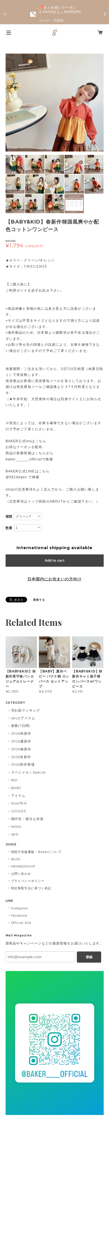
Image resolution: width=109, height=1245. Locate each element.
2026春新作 (21, 749)
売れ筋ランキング (25, 710)
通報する (39, 600)
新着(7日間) (21, 726)
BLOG (16, 859)
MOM (16, 827)
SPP (15, 834)
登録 (89, 957)
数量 (9, 528)
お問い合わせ (21, 874)
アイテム (18, 796)
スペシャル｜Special (28, 772)
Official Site (21, 923)
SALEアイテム (23, 718)
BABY (16, 788)
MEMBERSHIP (23, 866)
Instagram (20, 908)
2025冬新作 (21, 757)
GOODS (18, 811)
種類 (9, 516)
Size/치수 (19, 803)
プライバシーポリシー (28, 881)
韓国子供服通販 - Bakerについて (36, 852)
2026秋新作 (21, 733)
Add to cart (55, 561)
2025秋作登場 (23, 764)
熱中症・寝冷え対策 (27, 819)
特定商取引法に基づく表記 (31, 888)
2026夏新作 (21, 741)
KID (14, 780)
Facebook (19, 915)
